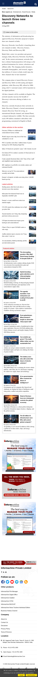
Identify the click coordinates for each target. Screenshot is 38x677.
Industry (10, 8)
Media (33, 12)
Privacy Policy (5, 629)
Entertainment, (17, 12)
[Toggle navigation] (3, 3)
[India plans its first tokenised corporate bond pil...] (32, 195)
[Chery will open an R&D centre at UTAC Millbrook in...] (32, 228)
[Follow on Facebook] (3, 582)
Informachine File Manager (9, 591)
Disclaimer (4, 625)
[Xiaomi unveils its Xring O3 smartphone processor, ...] (32, 215)
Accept (21, 675)
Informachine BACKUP (8, 604)
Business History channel (9, 610)
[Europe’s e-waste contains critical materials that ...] (32, 201)
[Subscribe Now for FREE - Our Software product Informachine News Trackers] (19, 486)
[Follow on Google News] (21, 582)
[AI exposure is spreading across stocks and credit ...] (32, 242)
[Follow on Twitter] (7, 582)
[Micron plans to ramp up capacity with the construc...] (32, 172)
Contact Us (4, 622)
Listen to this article (12, 32)
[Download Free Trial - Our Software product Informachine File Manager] (19, 455)
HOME (4, 8)
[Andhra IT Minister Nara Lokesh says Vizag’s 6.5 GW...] (32, 235)
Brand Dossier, (26, 12)
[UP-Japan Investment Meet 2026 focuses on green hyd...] (32, 222)
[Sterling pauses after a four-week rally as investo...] (32, 188)
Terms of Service (6, 632)
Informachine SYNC (7, 601)
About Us (4, 619)
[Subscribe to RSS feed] (26, 582)
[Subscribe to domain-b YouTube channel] (12, 582)
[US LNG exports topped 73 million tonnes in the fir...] (32, 208)
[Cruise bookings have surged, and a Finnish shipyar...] (32, 138)
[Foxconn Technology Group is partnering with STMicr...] (32, 132)
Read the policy (31, 675)
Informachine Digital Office (9, 594)
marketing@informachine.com (16, 656)
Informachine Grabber (8, 598)
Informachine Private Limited (16, 664)
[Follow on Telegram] (16, 582)
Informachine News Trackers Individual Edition (15, 607)
